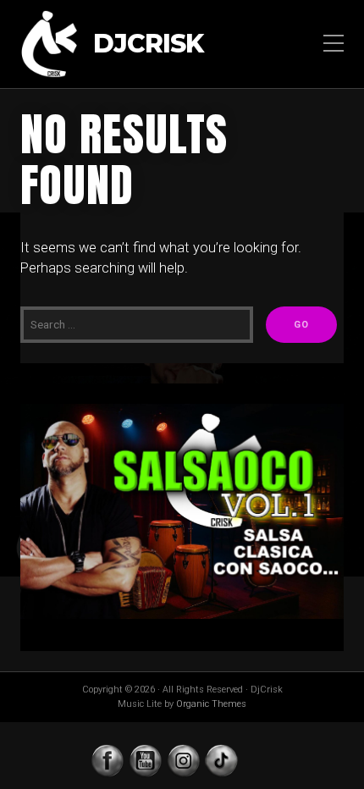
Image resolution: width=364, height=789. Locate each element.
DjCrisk (148, 44)
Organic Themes (211, 703)
